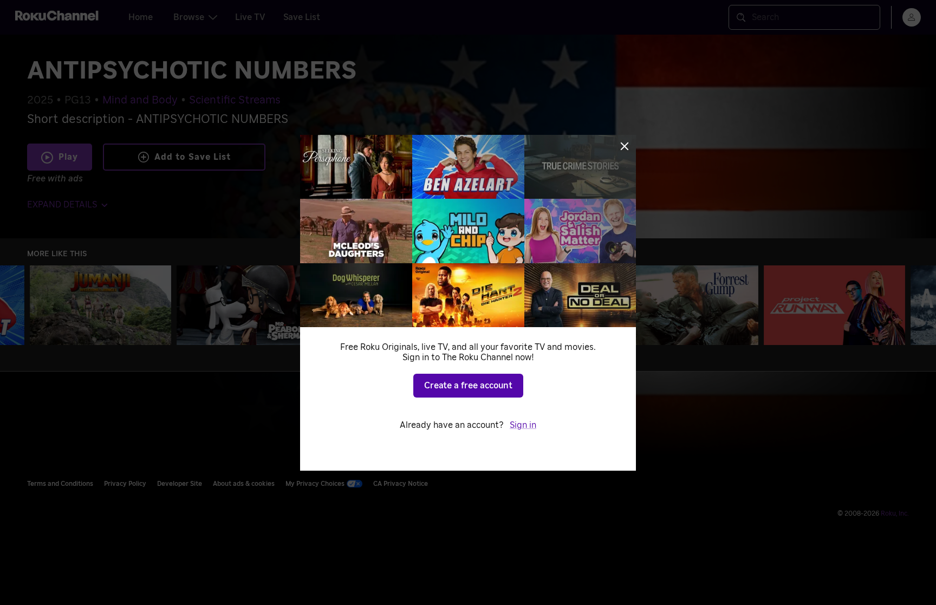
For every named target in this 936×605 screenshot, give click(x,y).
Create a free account (468, 385)
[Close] (624, 146)
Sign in (523, 425)
